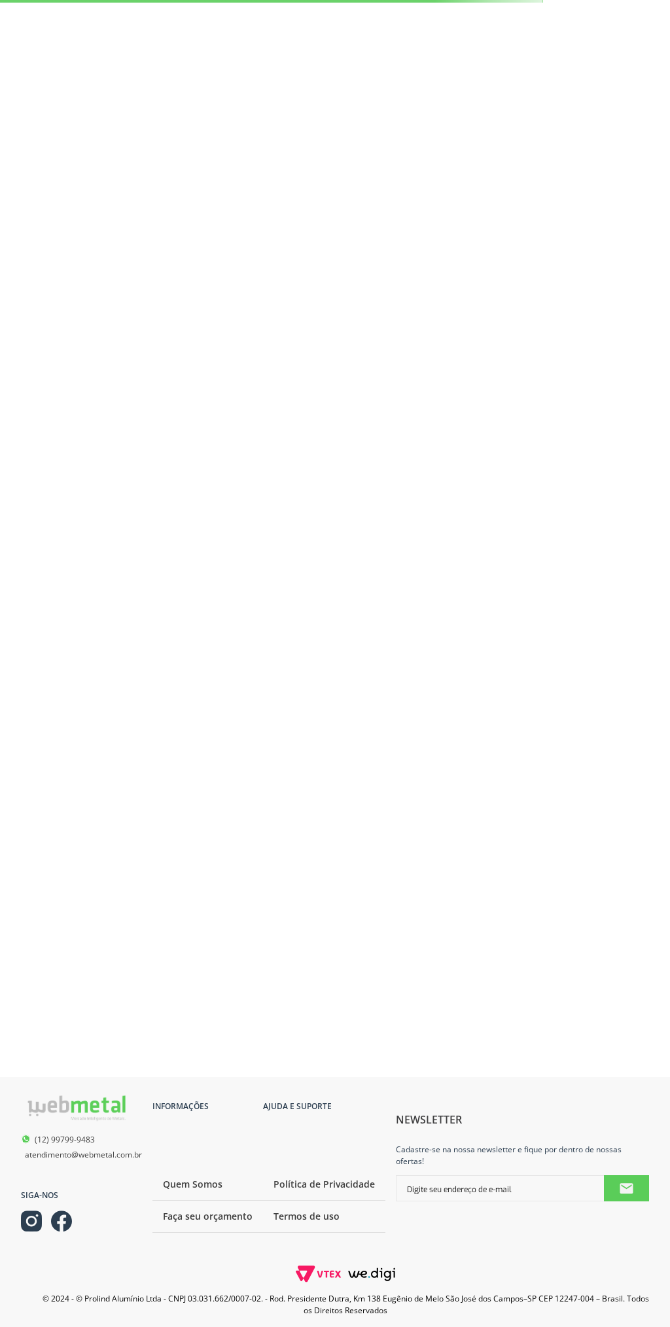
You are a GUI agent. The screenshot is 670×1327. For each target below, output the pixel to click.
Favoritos (64, 272)
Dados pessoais (73, 230)
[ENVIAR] (637, 1103)
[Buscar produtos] (621, 72)
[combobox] (321, 72)
